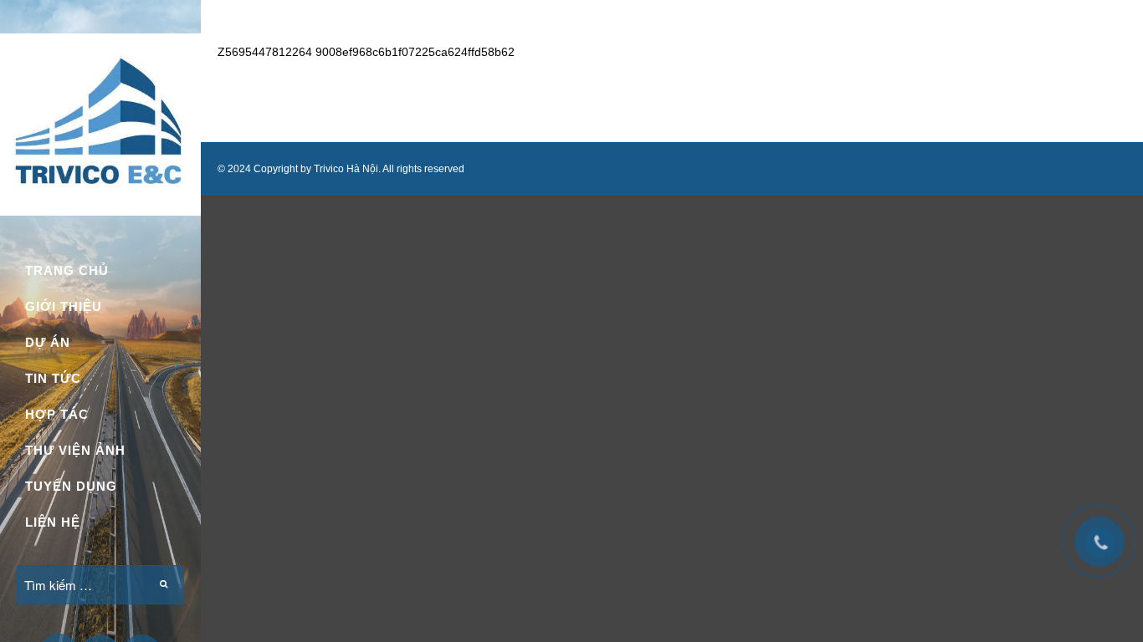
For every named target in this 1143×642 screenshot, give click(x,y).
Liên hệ (52, 522)
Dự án (47, 342)
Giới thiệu (63, 306)
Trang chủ (67, 270)
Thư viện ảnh (75, 450)
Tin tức (53, 378)
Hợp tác (57, 414)
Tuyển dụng (71, 486)
